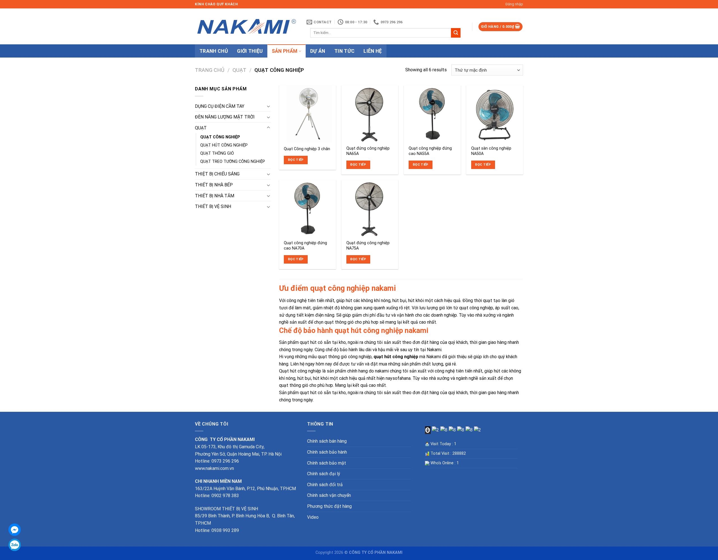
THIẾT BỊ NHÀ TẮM (214, 195)
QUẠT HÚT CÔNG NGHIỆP (224, 145)
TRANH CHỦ (213, 51)
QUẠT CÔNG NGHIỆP (220, 137)
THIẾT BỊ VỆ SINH (213, 206)
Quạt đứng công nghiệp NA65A (368, 151)
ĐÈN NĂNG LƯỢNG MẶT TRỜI (225, 117)
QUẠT (239, 70)
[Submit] (456, 33)
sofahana (401, 378)
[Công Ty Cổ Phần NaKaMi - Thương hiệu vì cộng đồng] (246, 26)
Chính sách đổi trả (325, 484)
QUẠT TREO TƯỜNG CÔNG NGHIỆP (232, 161)
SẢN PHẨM (285, 51)
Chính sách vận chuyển (329, 495)
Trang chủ (209, 70)
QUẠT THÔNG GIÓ (217, 153)
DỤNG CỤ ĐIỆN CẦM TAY (219, 106)
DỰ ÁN (317, 51)
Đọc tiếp (296, 160)
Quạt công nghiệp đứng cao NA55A (430, 151)
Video (313, 517)
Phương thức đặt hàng (329, 506)
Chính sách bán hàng (327, 441)
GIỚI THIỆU (250, 51)
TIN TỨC (344, 51)
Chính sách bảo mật (326, 463)
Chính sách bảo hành (327, 452)
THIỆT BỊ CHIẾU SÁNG (217, 174)
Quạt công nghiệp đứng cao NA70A (305, 246)
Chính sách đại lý (323, 473)
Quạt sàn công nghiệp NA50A (491, 151)
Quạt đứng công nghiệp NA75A (368, 246)
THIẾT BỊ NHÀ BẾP (214, 185)
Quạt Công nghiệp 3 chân (307, 149)
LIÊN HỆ (372, 51)
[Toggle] (268, 106)
